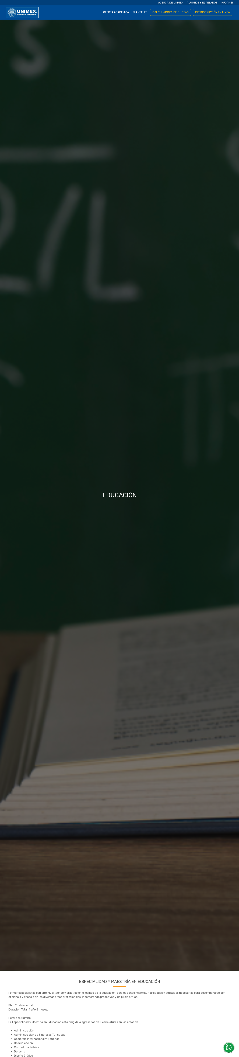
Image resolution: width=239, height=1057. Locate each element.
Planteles (139, 12)
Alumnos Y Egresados (202, 2)
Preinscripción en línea (212, 12)
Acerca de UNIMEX (170, 2)
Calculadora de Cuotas (170, 12)
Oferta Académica (116, 12)
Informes (227, 2)
